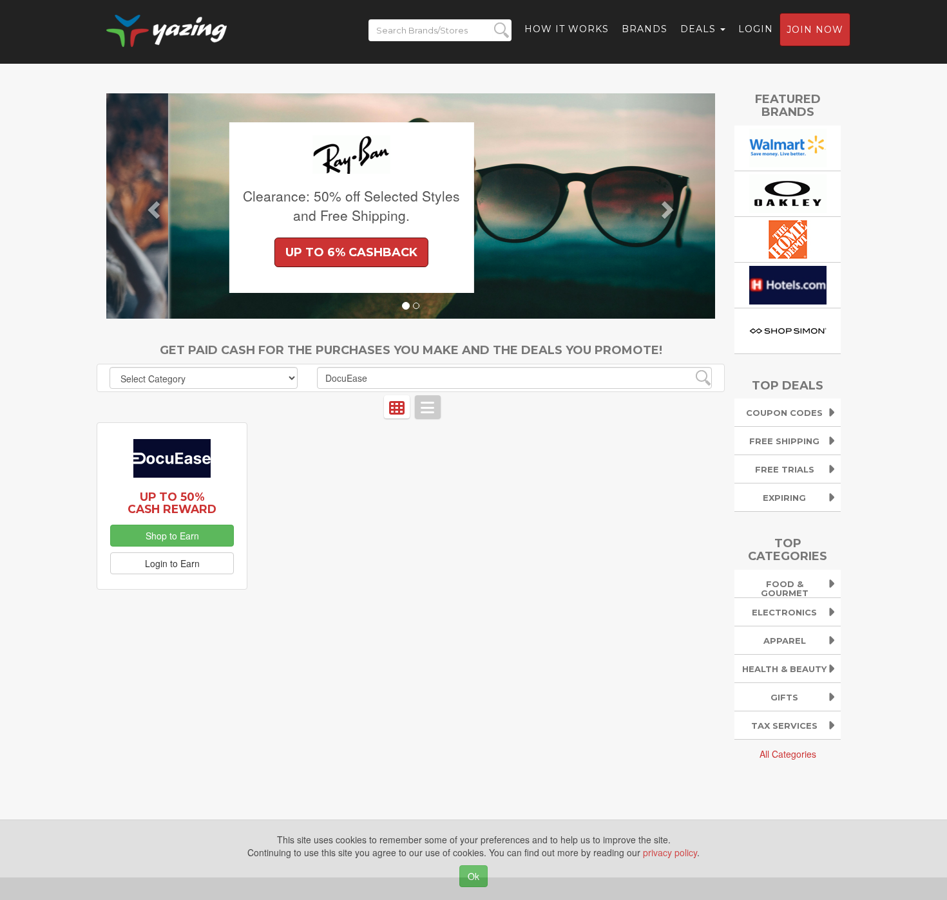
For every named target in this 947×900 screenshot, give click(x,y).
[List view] (428, 406)
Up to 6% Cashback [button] (290, 252)
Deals (699, 29)
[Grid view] (397, 406)
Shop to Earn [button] (172, 535)
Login (755, 29)
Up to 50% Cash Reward (172, 503)
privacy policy (670, 852)
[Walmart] (788, 146)
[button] (152, 206)
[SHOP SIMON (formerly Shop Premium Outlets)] (788, 329)
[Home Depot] (788, 237)
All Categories (788, 753)
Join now (815, 29)
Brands (644, 29)
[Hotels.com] (788, 283)
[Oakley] (788, 191)
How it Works (566, 29)
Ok (473, 876)
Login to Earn (172, 563)
